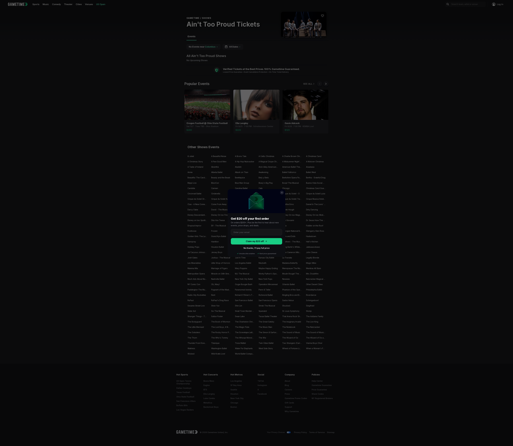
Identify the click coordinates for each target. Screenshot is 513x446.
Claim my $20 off (255, 241)
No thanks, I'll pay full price (257, 248)
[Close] (282, 192)
